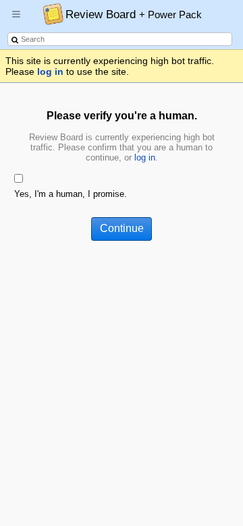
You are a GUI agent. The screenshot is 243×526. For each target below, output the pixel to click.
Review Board (133, 14)
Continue (122, 228)
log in (50, 71)
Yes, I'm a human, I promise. (70, 194)
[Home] (49, 13)
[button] (16, 19)
